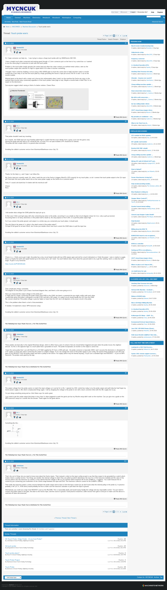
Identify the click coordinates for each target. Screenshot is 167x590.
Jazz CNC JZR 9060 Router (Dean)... (143, 328)
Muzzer (148, 112)
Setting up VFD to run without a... (141, 250)
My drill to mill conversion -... (140, 97)
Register (160, 12)
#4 (126, 197)
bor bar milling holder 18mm (140, 104)
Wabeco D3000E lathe (138, 296)
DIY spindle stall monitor (139, 142)
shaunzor (149, 74)
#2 (126, 121)
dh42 (148, 179)
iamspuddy (149, 273)
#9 (126, 408)
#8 (126, 373)
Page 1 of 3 (108, 36)
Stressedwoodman (152, 252)
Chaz (145, 318)
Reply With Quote (121, 117)
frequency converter (138, 59)
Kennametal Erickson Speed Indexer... (143, 322)
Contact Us (141, 577)
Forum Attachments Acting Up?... (142, 177)
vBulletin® (11, 584)
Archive (156, 577)
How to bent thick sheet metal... (141, 91)
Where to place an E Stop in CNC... (142, 264)
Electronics (36, 17)
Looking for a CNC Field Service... (142, 347)
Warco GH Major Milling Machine (141, 303)
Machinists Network (153, 585)
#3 (126, 159)
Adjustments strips (137, 52)
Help (152, 12)
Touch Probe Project (12, 560)
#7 (126, 330)
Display (122, 39)
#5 (126, 242)
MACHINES (16, 27)
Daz (148, 137)
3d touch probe (10, 546)
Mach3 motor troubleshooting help (142, 46)
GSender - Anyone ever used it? (141, 78)
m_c (148, 194)
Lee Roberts (151, 171)
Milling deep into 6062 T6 (139, 229)
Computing (77, 17)
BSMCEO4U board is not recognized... (143, 235)
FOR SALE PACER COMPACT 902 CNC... (144, 335)
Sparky (148, 67)
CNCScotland (148, 292)
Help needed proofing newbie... (141, 184)
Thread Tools (101, 39)
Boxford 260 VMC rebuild (139, 148)
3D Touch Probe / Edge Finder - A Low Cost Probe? (23, 539)
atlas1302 (149, 54)
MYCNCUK (149, 577)
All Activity (8, 22)
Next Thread (71, 518)
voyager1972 (151, 163)
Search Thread (112, 39)
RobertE (146, 330)
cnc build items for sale (138, 271)
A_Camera (149, 93)
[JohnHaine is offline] (8, 336)
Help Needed (135, 221)
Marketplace (66, 17)
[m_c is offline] (8, 128)
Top (161, 577)
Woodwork (56, 17)
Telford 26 (147, 349)
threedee (149, 48)
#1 (126, 43)
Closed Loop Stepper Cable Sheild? (142, 214)
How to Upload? (136, 169)
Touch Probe (9, 567)
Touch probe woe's (19, 33)
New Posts (15, 22)
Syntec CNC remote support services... (144, 353)
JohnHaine (149, 80)
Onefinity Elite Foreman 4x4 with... (142, 71)
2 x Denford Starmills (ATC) (140, 65)
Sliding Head (151, 208)
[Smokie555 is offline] (8, 49)
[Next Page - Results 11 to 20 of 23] (120, 36)
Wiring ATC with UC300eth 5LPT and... (143, 161)
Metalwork (46, 17)
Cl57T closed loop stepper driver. (142, 110)
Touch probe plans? (12, 553)
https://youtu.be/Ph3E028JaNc (15, 264)
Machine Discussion (29, 27)
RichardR (149, 246)
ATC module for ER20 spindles (141, 135)
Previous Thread (60, 518)
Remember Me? (142, 12)
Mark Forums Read (25, 22)
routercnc (150, 86)
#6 (126, 273)
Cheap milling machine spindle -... (142, 84)
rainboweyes (148, 337)
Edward (146, 298)
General (18, 17)
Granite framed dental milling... (141, 206)
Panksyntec (147, 356)
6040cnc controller (137, 243)
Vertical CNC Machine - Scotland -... (142, 290)
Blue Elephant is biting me (139, 192)
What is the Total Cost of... (139, 123)
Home (8, 17)
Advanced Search (157, 22)
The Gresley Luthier (153, 186)
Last (124, 36)
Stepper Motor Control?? (139, 198)
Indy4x (149, 125)
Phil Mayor (150, 217)
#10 (125, 461)
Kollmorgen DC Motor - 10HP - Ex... (142, 315)
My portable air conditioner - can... (142, 116)
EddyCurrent (151, 223)
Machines (26, 17)
